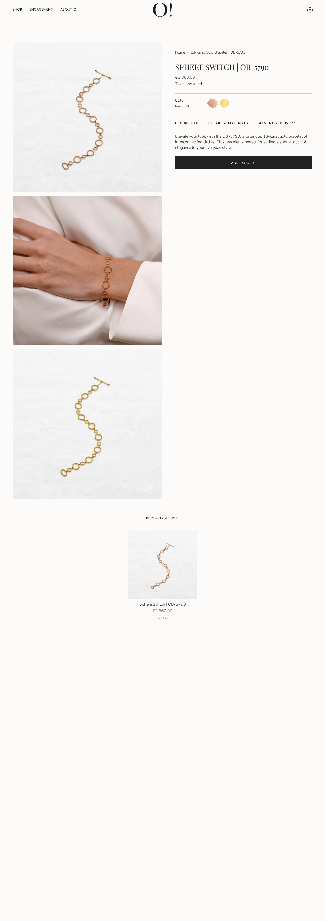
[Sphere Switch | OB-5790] (162, 564)
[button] (17, 10)
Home (180, 52)
